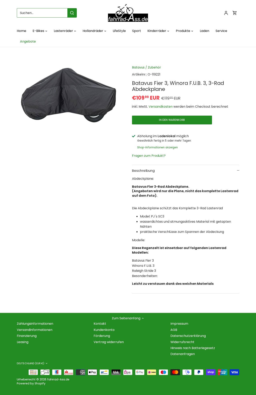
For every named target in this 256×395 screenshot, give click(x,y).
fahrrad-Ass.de (58, 379)
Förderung (102, 335)
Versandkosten (161, 106)
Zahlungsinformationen (35, 323)
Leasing (22, 342)
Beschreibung (143, 170)
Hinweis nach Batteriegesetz (192, 348)
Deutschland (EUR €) (30, 363)
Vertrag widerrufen (109, 342)
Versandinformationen (34, 330)
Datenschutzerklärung (188, 335)
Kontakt (100, 323)
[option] (69, 96)
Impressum (179, 323)
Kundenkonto (104, 330)
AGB (173, 330)
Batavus (138, 67)
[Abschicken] (72, 12)
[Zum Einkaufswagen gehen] (234, 12)
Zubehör (154, 67)
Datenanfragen (182, 354)
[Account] (226, 12)
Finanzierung (27, 335)
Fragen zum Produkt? (149, 155)
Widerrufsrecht (182, 342)
